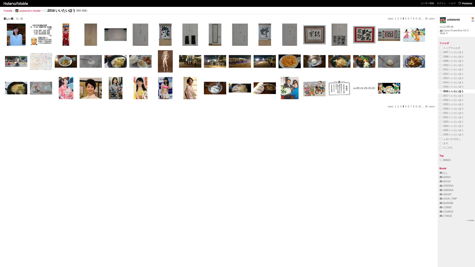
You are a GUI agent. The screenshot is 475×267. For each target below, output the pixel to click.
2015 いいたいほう (453, 86)
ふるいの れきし (452, 139)
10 (419, 18)
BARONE (448, 203)
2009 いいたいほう (453, 61)
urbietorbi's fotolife (30, 10)
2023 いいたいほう (453, 121)
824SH (447, 177)
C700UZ (447, 216)
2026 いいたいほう (453, 134)
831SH (447, 181)
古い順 (19, 18)
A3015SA (448, 185)
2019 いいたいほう (453, 104)
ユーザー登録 (427, 3)
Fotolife (8, 10)
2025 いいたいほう (453, 130)
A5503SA (448, 190)
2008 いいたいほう (453, 56)
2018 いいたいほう (453, 100)
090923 (447, 160)
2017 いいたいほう (453, 95)
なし (445, 173)
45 (426, 18)
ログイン (441, 3)
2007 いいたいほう (453, 52)
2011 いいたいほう (453, 69)
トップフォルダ (451, 48)
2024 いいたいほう (453, 126)
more (471, 220)
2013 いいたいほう (453, 78)
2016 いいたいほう (453, 91)
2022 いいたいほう (453, 117)
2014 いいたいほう (453, 82)
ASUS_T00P (450, 198)
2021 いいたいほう (453, 113)
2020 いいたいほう (453, 108)
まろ (445, 143)
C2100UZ (448, 211)
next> (432, 18)
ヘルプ (452, 3)
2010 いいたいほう (453, 65)
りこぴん (448, 147)
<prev (390, 18)
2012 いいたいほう (453, 73)
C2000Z (447, 207)
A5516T (447, 194)
